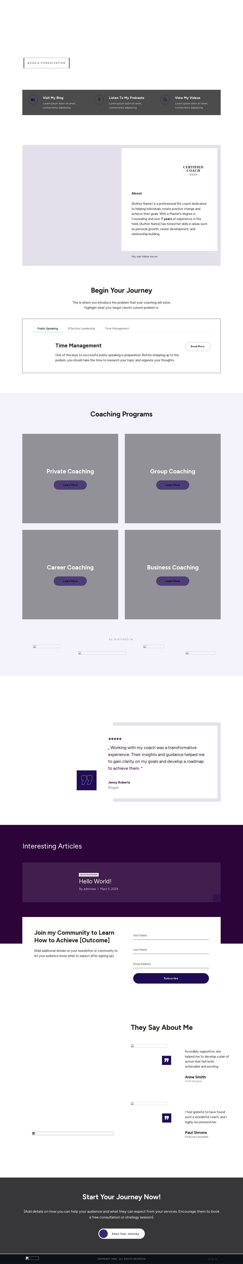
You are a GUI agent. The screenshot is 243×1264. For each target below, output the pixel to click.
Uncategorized (89, 875)
